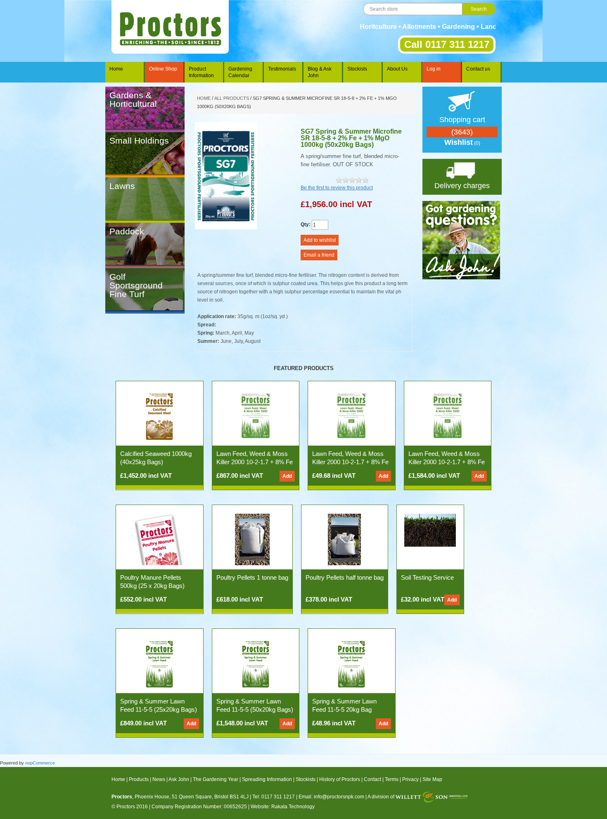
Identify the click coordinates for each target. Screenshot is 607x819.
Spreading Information (267, 779)
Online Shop (163, 69)
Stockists (357, 69)
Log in (434, 69)
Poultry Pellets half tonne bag (345, 577)
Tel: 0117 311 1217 (273, 797)
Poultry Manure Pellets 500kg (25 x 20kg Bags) (152, 581)
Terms (391, 779)
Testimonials (282, 69)
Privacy (410, 779)
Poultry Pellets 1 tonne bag (252, 577)
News (158, 779)
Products (139, 779)
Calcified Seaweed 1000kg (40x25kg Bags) (156, 457)
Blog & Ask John (320, 72)
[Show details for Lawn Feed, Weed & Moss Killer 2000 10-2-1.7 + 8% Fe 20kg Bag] (351, 415)
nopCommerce (40, 762)
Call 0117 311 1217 (446, 44)
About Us (397, 69)
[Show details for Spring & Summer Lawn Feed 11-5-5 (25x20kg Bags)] (159, 663)
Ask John (178, 779)
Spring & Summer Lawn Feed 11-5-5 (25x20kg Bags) (158, 705)
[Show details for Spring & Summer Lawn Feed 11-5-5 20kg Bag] (351, 663)
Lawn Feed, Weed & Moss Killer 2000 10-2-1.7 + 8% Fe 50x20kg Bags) (446, 462)
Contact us (478, 69)
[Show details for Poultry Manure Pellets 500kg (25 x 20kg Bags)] (159, 539)
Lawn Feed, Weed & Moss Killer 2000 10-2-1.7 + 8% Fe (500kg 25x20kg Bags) (254, 462)
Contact (372, 779)
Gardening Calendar (240, 72)
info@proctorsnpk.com (339, 797)
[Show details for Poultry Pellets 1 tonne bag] (252, 539)
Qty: (306, 224)
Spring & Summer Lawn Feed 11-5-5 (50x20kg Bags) (254, 705)
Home (116, 69)
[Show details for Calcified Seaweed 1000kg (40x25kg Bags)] (159, 415)
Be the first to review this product (337, 188)
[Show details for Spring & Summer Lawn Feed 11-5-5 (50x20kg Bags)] (256, 663)
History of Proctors (339, 779)
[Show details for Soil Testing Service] (430, 530)
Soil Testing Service (427, 577)
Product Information (201, 72)
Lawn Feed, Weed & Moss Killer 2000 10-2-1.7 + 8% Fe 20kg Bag (350, 462)
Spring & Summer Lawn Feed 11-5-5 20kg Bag (344, 705)
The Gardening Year (215, 779)
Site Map (432, 779)
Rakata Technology (293, 807)
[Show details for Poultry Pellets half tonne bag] (344, 539)
